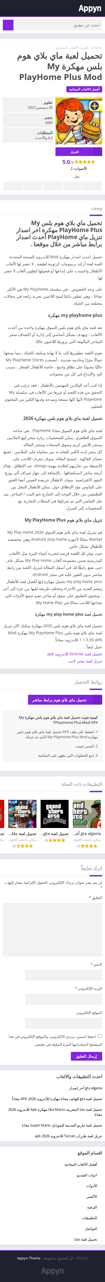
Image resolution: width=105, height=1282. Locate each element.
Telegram (32, 186)
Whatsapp (13, 186)
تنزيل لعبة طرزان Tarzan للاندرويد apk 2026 (68, 1135)
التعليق (95, 897)
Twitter (72, 186)
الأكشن (91, 1196)
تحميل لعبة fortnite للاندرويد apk (74, 653)
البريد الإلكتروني (88, 988)
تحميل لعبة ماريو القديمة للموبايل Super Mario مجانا (62, 1125)
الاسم (96, 964)
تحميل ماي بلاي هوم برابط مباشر (59, 699)
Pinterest (52, 186)
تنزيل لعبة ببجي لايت (85, 661)
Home (97, 47)
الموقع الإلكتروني (89, 1012)
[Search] (8, 25)
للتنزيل (74, 152)
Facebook (92, 186)
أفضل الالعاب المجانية (71, 47)
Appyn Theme (28, 1258)
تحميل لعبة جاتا (85, 1239)
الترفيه (92, 1207)
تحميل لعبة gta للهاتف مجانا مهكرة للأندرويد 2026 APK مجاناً (57, 1098)
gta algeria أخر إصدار (85, 1087)
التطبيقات (89, 1217)
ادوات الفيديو (87, 1175)
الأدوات (91, 1185)
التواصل (91, 1228)
